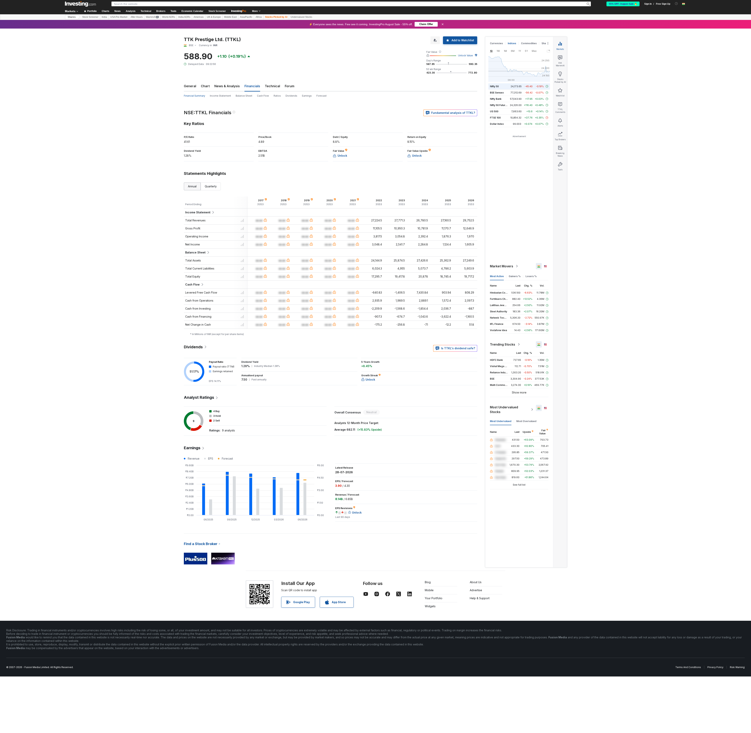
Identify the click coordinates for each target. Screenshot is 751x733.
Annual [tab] (192, 186)
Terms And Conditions (688, 667)
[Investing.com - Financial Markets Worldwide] (80, 4)
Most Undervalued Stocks (504, 409)
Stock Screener (217, 11)
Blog (428, 582)
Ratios (277, 95)
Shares (72, 17)
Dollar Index (497, 123)
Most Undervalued (500, 421)
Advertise (476, 590)
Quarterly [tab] (211, 186)
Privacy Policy (715, 667)
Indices (512, 43)
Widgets (430, 606)
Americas (199, 17)
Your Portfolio (433, 598)
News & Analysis (227, 86)
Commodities (529, 43)
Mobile (429, 590)
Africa (259, 17)
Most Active (497, 276)
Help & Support (480, 598)
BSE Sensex (497, 92)
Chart (205, 86)
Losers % (531, 276)
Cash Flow (263, 95)
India (104, 17)
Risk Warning (737, 667)
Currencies (496, 43)
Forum (289, 86)
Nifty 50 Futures (499, 105)
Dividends (291, 95)
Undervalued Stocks (301, 17)
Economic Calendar (192, 11)
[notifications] (676, 3)
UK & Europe (214, 17)
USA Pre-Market (118, 17)
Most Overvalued (526, 421)
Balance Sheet (244, 95)
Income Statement (220, 95)
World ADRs (168, 17)
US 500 (494, 111)
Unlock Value (465, 55)
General (190, 86)
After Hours (137, 17)
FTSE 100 (495, 117)
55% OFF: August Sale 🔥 (623, 4)
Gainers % (515, 276)
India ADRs (184, 17)
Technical (272, 86)
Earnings (307, 95)
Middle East (230, 17)
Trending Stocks (502, 344)
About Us (476, 582)
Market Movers (501, 266)
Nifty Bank (495, 98)
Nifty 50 (494, 86)
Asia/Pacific (246, 17)
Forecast (321, 95)
